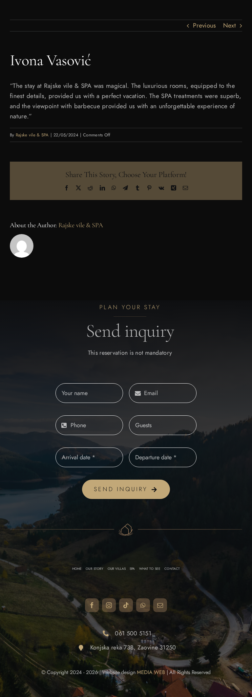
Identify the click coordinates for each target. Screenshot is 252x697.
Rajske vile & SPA (32, 135)
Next (229, 25)
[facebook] (92, 605)
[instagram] (109, 605)
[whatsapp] (143, 605)
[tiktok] (126, 605)
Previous (204, 25)
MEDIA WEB (151, 672)
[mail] (160, 605)
